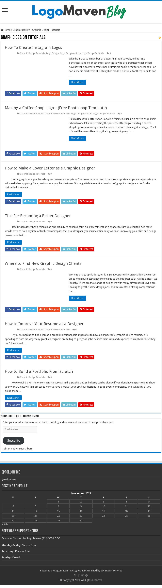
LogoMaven (61, 570)
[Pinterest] (86, 575)
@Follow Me (11, 472)
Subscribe (13, 440)
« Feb (5, 524)
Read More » (77, 82)
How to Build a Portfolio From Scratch (39, 371)
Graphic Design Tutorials (32, 53)
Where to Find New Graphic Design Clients (43, 263)
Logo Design (52, 53)
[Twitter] (82, 575)
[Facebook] (79, 575)
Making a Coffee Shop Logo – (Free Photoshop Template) (56, 107)
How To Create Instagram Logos (33, 47)
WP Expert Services (111, 570)
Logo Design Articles (70, 53)
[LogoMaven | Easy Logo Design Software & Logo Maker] (81, 11)
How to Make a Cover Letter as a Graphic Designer (50, 168)
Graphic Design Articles (32, 113)
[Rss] (75, 575)
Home (6, 29)
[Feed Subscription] (160, 37)
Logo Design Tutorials (93, 53)
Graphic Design (21, 29)
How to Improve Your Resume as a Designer (44, 323)
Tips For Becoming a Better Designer (38, 215)
